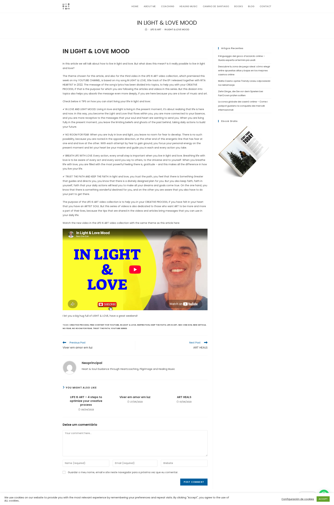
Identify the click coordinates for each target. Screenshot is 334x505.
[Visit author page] (70, 367)
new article (199, 324)
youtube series (119, 328)
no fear (67, 328)
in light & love (128, 324)
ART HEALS (184, 397)
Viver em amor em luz (135, 397)
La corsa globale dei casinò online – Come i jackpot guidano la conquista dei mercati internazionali (243, 105)
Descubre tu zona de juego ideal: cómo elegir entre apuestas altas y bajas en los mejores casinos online (244, 70)
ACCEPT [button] (323, 499)
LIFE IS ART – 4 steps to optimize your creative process (86, 401)
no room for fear (82, 328)
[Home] (146, 29)
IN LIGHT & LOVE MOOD (177, 29)
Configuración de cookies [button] (297, 499)
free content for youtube (104, 324)
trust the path (101, 328)
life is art (172, 324)
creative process (79, 324)
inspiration (143, 324)
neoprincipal (92, 363)
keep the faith (158, 324)
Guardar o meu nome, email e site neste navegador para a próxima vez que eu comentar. (123, 472)
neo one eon (185, 324)
